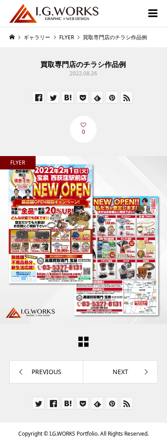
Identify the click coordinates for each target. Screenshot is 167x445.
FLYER (17, 162)
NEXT (120, 371)
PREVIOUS (46, 371)
